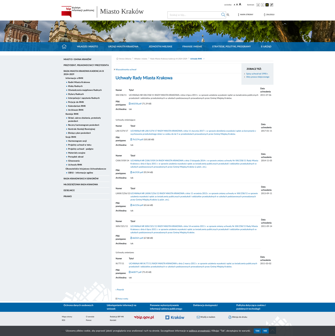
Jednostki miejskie (160, 47)
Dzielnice (69, 190)
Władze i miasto (87, 47)
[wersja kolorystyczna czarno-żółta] (267, 5)
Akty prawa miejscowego (257, 77)
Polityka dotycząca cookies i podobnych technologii (251, 307)
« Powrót (120, 290)
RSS (63, 320)
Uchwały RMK (75, 165)
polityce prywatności (199, 331)
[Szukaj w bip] (223, 14)
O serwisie (90, 317)
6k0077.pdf (136, 272)
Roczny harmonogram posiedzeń (83, 125)
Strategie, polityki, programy (231, 47)
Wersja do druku (239, 317)
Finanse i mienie (192, 47)
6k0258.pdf (136, 104)
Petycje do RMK (76, 102)
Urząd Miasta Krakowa (123, 47)
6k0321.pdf (137, 238)
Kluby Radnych (75, 86)
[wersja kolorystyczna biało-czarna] (263, 5)
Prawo (68, 196)
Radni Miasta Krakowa (79, 82)
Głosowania (74, 161)
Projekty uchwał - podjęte (80, 149)
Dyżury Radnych (76, 94)
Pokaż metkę (123, 299)
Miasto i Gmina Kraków (77, 59)
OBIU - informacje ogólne (80, 173)
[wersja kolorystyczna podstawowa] (258, 5)
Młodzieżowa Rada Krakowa (81, 184)
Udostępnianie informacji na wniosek (121, 307)
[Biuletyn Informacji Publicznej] (147, 319)
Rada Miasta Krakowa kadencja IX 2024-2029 (84, 72)
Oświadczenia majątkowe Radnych (85, 90)
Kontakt (113, 320)
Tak (257, 331)
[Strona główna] (65, 46)
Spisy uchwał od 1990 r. (257, 74)
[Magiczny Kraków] (179, 319)
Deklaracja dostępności (205, 305)
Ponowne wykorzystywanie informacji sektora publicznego (166, 307)
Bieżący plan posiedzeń (79, 133)
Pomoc (89, 320)
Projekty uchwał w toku (79, 145)
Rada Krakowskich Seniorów (81, 179)
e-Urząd (266, 47)
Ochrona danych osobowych (78, 305)
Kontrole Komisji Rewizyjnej (81, 129)
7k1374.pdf (137, 140)
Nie (265, 331)
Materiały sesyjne (76, 153)
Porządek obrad (75, 157)
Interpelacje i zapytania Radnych (84, 98)
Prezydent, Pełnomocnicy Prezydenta (86, 65)
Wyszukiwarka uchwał (126, 70)
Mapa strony (67, 317)
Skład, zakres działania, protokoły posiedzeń (84, 119)
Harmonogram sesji (77, 141)
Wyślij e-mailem (207, 317)
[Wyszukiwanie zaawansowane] (228, 15)
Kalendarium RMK (77, 106)
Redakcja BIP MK (117, 317)
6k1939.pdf (137, 172)
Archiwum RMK (75, 110)
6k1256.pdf (137, 205)
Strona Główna (125, 59)
